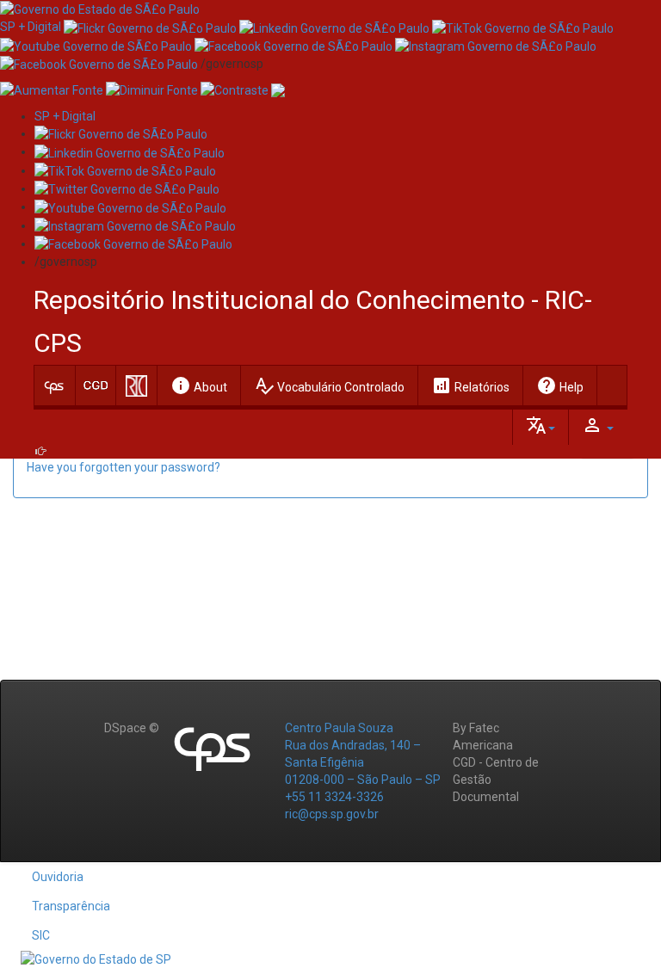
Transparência (71, 906)
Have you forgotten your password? (123, 467)
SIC (41, 935)
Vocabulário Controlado (329, 385)
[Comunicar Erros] (278, 89)
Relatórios (470, 385)
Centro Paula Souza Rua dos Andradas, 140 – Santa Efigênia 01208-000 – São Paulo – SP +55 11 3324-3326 (363, 762)
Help (560, 385)
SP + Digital (30, 27)
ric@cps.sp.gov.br (332, 814)
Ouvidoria (57, 877)
